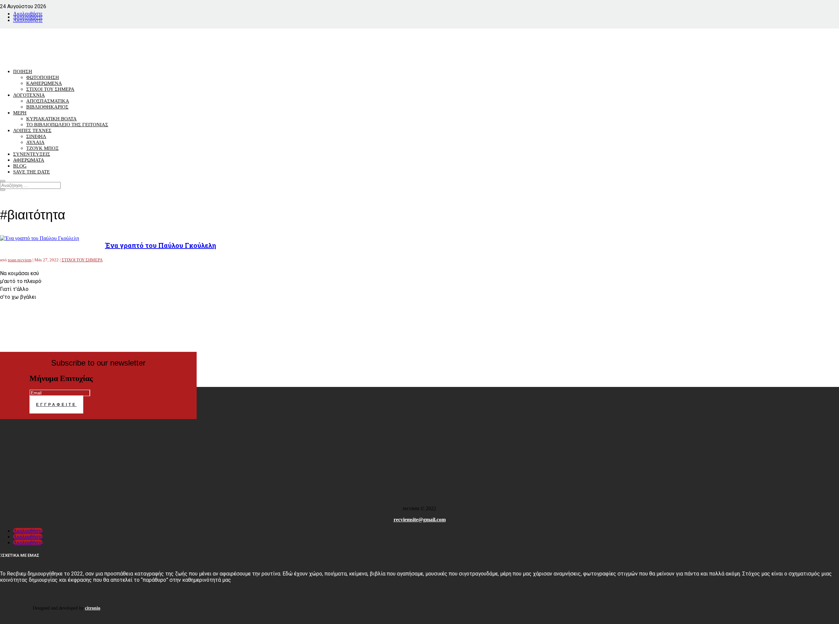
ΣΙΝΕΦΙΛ (36, 136)
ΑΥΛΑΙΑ (35, 142)
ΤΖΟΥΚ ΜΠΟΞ (42, 148)
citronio (92, 608)
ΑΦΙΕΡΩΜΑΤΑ (28, 160)
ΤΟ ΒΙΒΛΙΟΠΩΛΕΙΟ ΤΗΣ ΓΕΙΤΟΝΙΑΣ (67, 124)
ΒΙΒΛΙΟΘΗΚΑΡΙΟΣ (47, 107)
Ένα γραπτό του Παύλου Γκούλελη (160, 245)
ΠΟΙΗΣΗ (22, 71)
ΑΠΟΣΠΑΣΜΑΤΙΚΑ (47, 101)
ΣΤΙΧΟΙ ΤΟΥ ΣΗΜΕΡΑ (50, 89)
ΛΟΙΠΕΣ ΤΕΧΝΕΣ (32, 130)
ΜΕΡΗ (20, 112)
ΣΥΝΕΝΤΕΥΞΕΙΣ (31, 154)
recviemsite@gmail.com (420, 519)
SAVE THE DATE (31, 171)
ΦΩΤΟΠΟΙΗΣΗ (42, 77)
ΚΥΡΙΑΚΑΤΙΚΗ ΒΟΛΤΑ (51, 118)
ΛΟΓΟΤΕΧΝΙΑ (29, 95)
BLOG (20, 166)
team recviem (19, 259)
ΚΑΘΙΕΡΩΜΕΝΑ (44, 83)
